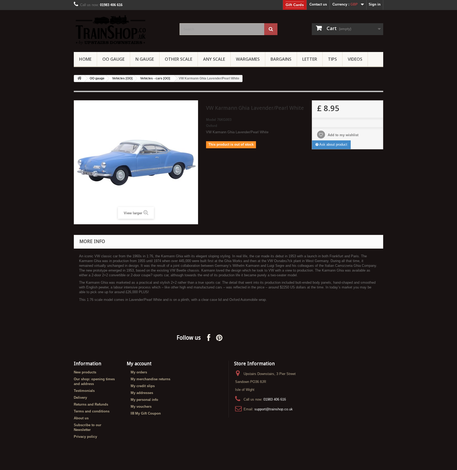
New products (85, 372)
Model (211, 120)
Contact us (318, 4)
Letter (309, 59)
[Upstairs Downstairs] (123, 29)
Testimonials (84, 391)
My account (139, 363)
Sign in (375, 4)
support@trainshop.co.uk (273, 409)
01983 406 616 (274, 399)
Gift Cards (295, 5)
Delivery (80, 398)
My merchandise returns (150, 379)
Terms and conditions (91, 411)
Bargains (281, 59)
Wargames (248, 59)
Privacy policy (85, 437)
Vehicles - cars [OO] (155, 78)
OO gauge (113, 59)
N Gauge (144, 59)
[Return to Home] (79, 78)
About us (81, 418)
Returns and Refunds (91, 404)
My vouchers (141, 407)
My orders (139, 372)
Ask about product (332, 144)
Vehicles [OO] (122, 78)
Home (85, 59)
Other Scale (178, 59)
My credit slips (143, 386)
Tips (332, 59)
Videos (355, 59)
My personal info (144, 400)
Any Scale (214, 59)
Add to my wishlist (342, 135)
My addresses (142, 393)
